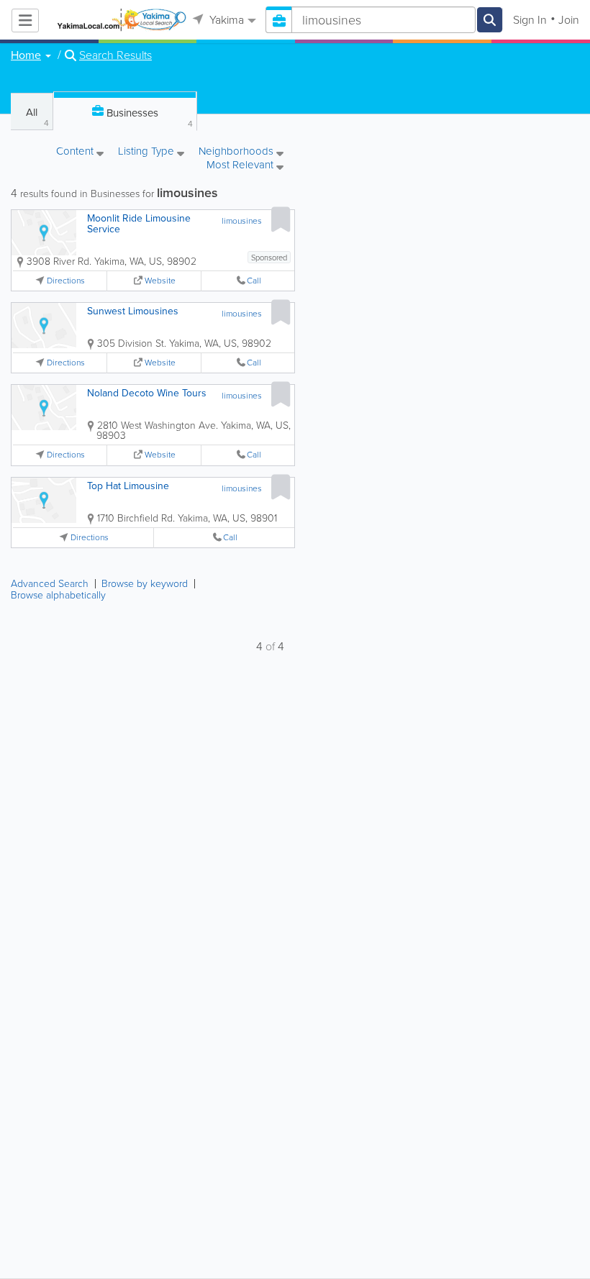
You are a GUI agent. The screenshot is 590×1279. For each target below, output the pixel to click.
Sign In (530, 20)
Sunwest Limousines (132, 311)
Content (76, 152)
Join (568, 20)
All (37, 116)
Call (254, 281)
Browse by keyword (144, 583)
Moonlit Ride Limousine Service (139, 224)
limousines (242, 220)
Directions (66, 281)
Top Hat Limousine (128, 485)
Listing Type (147, 152)
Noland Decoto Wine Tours (146, 393)
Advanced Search (49, 583)
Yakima (225, 20)
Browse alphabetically (58, 595)
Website (160, 281)
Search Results (115, 55)
